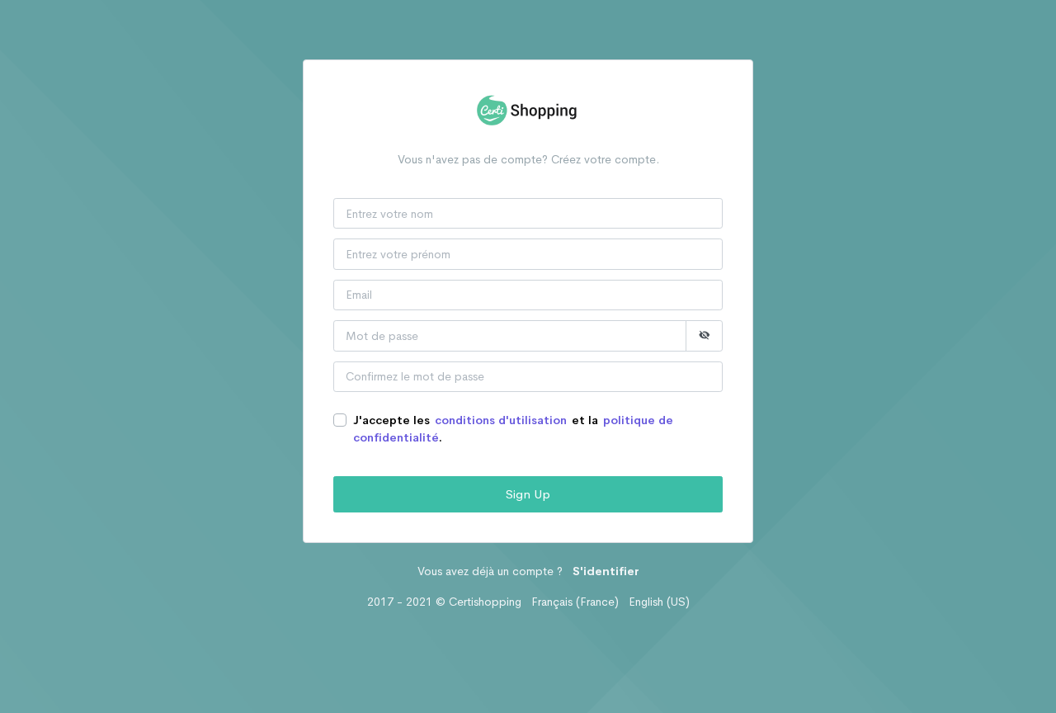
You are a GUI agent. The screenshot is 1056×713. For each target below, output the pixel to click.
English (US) (659, 601)
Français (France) (575, 601)
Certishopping (485, 601)
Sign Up (528, 494)
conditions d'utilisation (501, 420)
